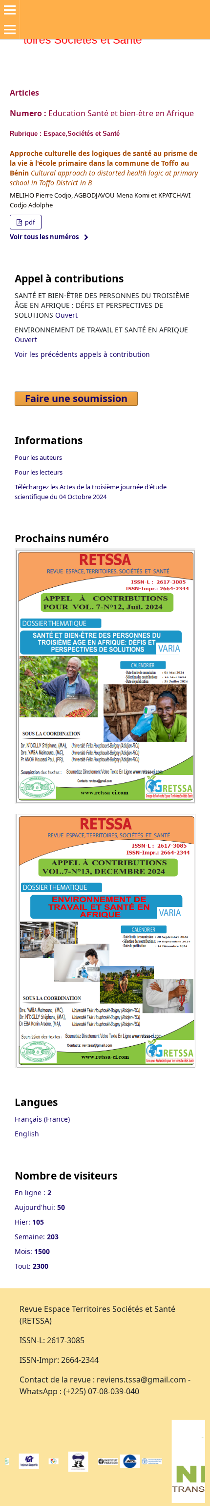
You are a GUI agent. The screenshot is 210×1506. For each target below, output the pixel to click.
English (27, 1133)
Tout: (31, 1266)
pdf (29, 222)
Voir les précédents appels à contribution (82, 354)
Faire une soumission (76, 398)
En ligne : (33, 1192)
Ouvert (66, 315)
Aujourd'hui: (40, 1207)
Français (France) (42, 1119)
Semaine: (37, 1236)
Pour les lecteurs (39, 472)
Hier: (29, 1222)
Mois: (32, 1251)
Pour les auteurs (38, 457)
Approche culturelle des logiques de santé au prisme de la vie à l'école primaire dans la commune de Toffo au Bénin (103, 163)
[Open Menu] (10, 10)
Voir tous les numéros (44, 236)
